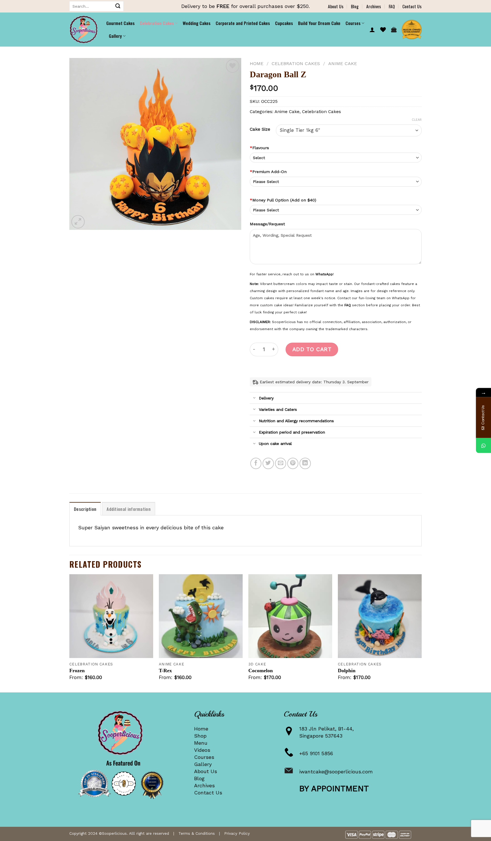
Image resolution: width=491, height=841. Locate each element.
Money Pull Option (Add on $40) (283, 200)
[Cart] (394, 29)
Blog (355, 6)
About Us (336, 6)
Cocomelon (260, 670)
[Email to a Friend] (280, 463)
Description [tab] (85, 509)
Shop (200, 736)
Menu (200, 743)
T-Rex (165, 670)
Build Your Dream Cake (319, 23)
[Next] (421, 633)
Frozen (77, 670)
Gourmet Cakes (120, 23)
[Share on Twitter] (268, 463)
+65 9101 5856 (316, 753)
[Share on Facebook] (256, 463)
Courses (204, 757)
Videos (202, 750)
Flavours (259, 147)
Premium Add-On (268, 171)
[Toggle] (254, 398)
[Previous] (69, 633)
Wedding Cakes (197, 23)
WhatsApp (324, 274)
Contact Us (412, 6)
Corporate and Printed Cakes (243, 23)
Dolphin (346, 670)
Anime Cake (342, 63)
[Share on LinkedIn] (305, 463)
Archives (373, 6)
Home (256, 63)
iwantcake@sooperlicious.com (336, 772)
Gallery (203, 764)
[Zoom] (78, 221)
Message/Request (267, 224)
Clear (417, 120)
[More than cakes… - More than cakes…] (83, 30)
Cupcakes (284, 23)
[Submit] (118, 6)
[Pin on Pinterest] (293, 463)
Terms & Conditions (196, 833)
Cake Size (260, 129)
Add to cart (311, 349)
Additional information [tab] (129, 509)
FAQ (392, 6)
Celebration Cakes (157, 23)
